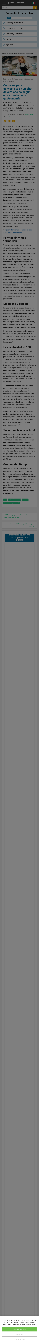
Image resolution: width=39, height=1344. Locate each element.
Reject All (19, 1334)
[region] (19, 1330)
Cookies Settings (19, 1339)
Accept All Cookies (19, 1329)
